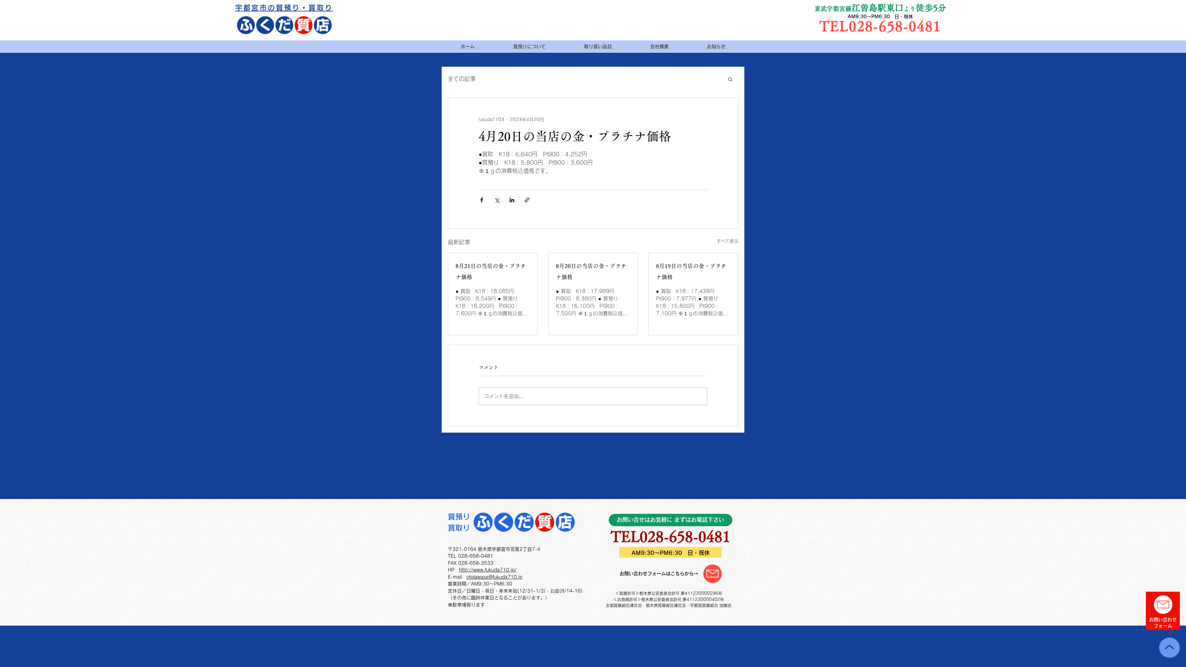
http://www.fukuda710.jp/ (487, 570)
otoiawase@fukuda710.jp (494, 577)
